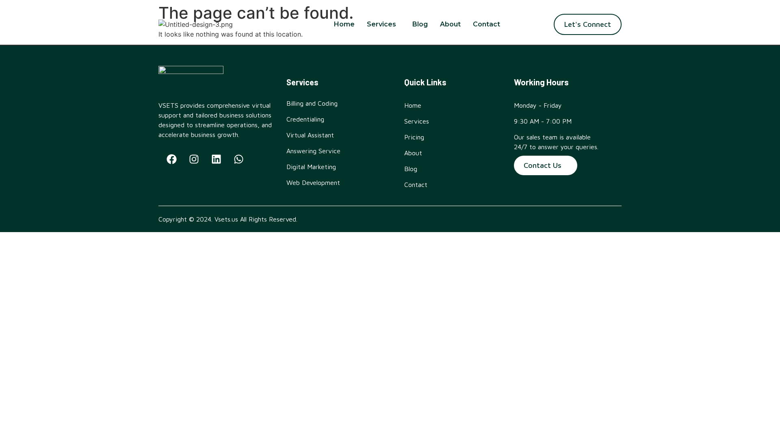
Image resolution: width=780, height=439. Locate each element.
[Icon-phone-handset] (261, 159)
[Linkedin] (216, 159)
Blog (420, 24)
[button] (383, 24)
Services (381, 24)
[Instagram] (194, 159)
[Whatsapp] (239, 159)
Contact (486, 24)
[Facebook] (172, 159)
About (450, 24)
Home (344, 24)
